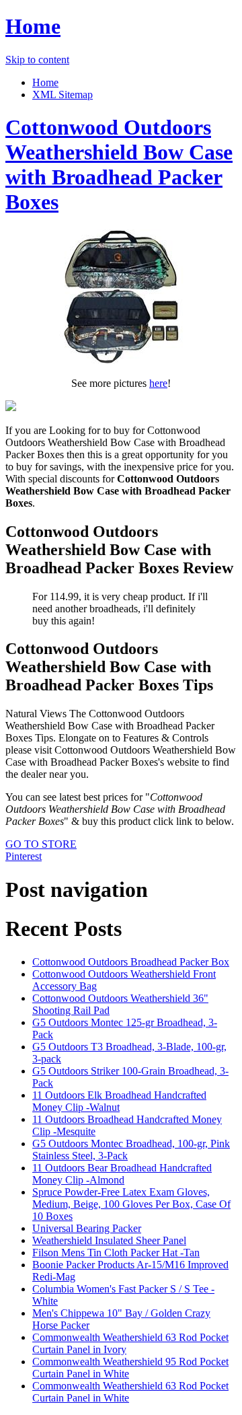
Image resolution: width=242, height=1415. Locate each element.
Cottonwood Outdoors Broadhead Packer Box (130, 962)
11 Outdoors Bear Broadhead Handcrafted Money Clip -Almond (122, 1174)
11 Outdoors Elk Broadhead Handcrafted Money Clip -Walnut (119, 1101)
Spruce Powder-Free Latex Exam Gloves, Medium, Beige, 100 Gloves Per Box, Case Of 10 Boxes (131, 1204)
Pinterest (23, 856)
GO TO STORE (41, 844)
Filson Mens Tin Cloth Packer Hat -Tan (116, 1252)
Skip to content (37, 59)
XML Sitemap (62, 94)
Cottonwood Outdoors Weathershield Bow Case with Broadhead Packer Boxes (119, 164)
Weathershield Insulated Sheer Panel (109, 1240)
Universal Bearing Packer (86, 1228)
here (158, 383)
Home (33, 26)
